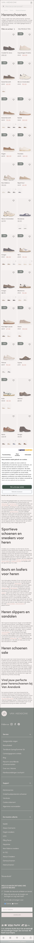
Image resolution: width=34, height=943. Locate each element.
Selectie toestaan (17, 491)
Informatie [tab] (28, 454)
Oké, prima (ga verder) (17, 487)
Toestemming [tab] (6, 454)
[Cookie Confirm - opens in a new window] (25, 450)
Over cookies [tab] (17, 454)
